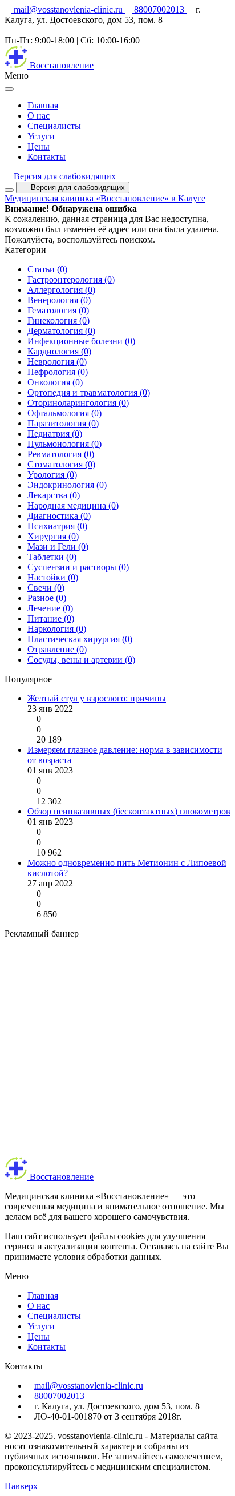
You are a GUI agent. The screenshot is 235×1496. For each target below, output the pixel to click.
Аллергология (61, 290)
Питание (50, 618)
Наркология (56, 629)
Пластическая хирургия (79, 639)
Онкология (55, 382)
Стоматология (61, 464)
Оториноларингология (78, 403)
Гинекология (58, 320)
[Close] (9, 89)
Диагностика (59, 516)
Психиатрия (57, 526)
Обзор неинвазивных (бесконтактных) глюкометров (128, 811)
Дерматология (61, 331)
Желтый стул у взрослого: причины (96, 698)
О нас (38, 115)
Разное (46, 598)
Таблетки (51, 557)
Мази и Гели (57, 546)
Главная (42, 105)
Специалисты (54, 126)
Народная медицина (73, 505)
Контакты (46, 157)
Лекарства (53, 495)
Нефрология (57, 372)
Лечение (50, 608)
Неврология (57, 361)
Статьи (47, 269)
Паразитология (63, 423)
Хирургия (53, 536)
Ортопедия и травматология (88, 392)
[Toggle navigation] (9, 190)
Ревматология (60, 454)
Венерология (59, 300)
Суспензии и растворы (78, 567)
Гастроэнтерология (71, 279)
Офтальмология (64, 413)
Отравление (57, 649)
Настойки (52, 577)
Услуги (41, 136)
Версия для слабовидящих (63, 176)
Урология (52, 474)
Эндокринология (67, 485)
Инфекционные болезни (81, 341)
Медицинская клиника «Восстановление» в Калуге (105, 198)
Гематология (58, 310)
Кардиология (59, 351)
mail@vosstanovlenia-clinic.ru (68, 9)
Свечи (45, 587)
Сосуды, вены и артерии (81, 659)
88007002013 (159, 9)
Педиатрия (54, 433)
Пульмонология (64, 444)
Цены (38, 146)
